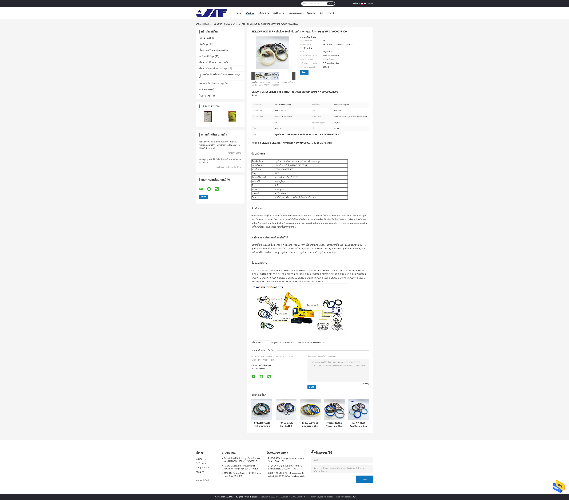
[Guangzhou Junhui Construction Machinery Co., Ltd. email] (203, 189)
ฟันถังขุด (203, 44)
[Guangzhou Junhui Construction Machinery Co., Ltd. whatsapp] (211, 189)
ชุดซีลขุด (218, 24)
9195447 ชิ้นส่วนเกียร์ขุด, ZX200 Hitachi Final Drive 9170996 (242, 474)
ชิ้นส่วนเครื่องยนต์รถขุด (211, 50)
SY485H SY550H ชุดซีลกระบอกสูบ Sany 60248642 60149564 (262, 424)
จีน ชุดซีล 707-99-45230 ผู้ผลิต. (248, 497)
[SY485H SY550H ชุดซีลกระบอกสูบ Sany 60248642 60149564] (261, 409)
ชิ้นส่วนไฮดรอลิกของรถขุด (213, 68)
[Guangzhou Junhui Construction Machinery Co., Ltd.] (212, 13)
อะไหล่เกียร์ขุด (206, 56)
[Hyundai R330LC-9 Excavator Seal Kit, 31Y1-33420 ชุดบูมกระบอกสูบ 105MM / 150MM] (334, 409)
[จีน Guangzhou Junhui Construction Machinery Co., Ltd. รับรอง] (208, 116)
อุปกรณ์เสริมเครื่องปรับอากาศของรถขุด (219, 74)
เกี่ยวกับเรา (264, 13)
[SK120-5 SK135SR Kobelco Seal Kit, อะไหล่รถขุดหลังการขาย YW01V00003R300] (272, 53)
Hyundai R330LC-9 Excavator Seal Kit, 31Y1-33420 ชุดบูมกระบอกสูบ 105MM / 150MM (334, 424)
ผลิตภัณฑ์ (250, 13)
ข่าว (321, 13)
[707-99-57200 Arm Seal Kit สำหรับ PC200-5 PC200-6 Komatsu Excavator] (286, 409)
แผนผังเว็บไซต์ (202, 480)
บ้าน (239, 13)
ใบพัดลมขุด (205, 95)
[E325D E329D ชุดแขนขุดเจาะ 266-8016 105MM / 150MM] (310, 409)
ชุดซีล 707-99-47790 (264, 343)
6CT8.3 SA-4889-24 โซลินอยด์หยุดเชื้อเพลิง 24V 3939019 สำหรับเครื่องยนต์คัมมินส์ (286, 475)
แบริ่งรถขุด (205, 89)
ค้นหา (331, 4)
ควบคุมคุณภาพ (295, 13)
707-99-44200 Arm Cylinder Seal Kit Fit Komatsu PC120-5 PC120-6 (358, 424)
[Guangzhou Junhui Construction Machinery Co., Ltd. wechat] (218, 189)
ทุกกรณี (331, 13)
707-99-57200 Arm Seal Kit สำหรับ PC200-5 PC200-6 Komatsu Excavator (286, 424)
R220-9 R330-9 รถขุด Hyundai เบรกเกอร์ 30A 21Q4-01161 (287, 459)
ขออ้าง (355, 3)
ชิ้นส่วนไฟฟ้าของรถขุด (211, 62)
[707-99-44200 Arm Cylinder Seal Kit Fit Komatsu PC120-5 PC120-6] (358, 409)
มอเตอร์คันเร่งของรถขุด (211, 83)
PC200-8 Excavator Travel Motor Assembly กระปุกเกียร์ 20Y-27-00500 (241, 467)
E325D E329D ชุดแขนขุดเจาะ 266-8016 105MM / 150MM (310, 424)
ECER (353, 497)
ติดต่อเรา (311, 13)
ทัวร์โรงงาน (278, 13)
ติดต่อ (304, 72)
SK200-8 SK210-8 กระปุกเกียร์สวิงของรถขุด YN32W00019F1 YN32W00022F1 (242, 459)
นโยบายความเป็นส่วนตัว (225, 497)
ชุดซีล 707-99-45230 (282, 343)
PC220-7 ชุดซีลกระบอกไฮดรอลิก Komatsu (307, 343)
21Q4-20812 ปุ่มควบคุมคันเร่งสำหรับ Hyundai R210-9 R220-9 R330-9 (285, 467)
